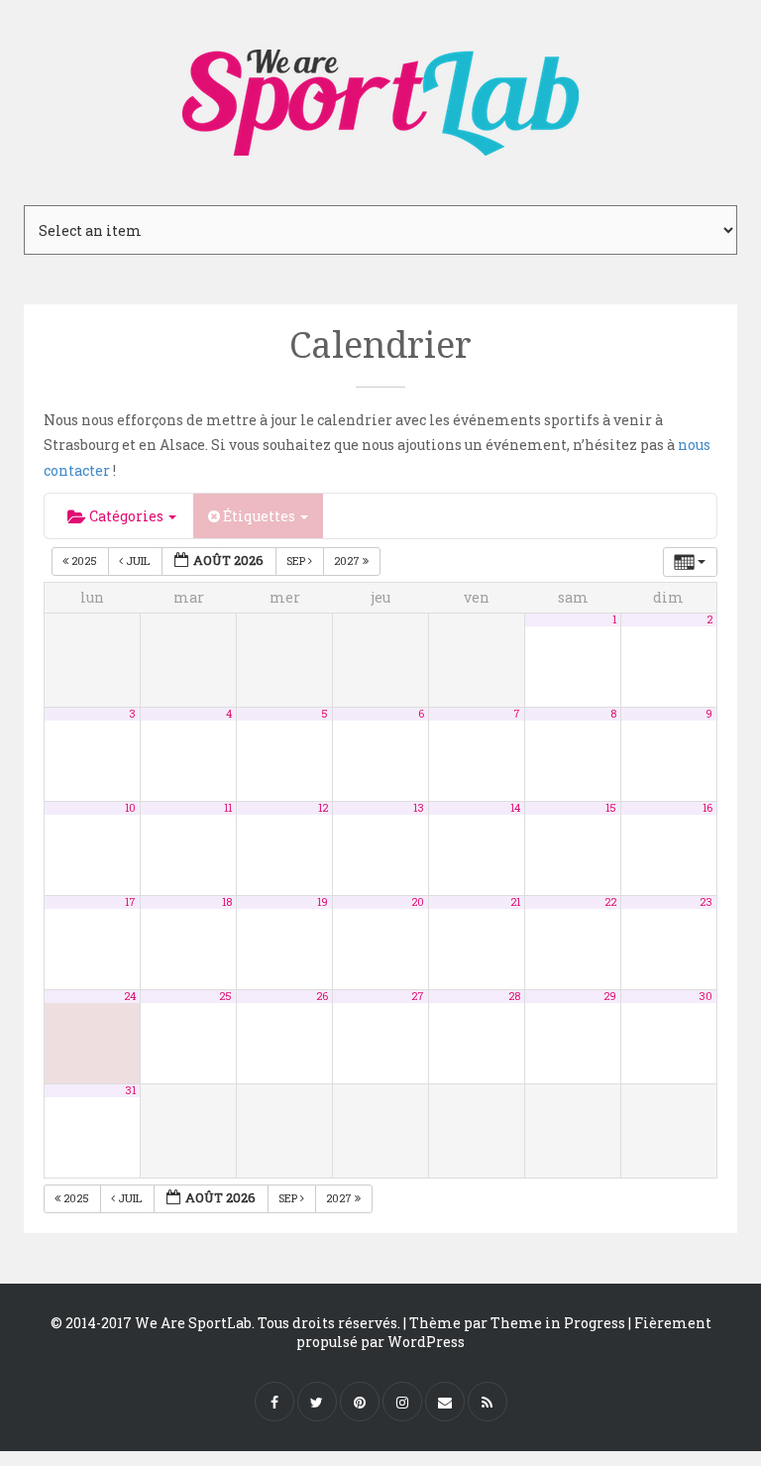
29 (609, 996)
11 (228, 808)
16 (707, 808)
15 (610, 808)
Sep (297, 560)
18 (227, 902)
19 (322, 902)
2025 (84, 560)
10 (130, 808)
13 (418, 808)
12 (323, 808)
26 (322, 996)
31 (130, 1090)
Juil (138, 560)
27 (417, 996)
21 (515, 902)
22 (610, 902)
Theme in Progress (557, 1322)
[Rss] (487, 1401)
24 (130, 996)
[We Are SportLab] (380, 93)
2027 (348, 560)
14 (515, 808)
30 (705, 996)
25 (225, 996)
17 (130, 902)
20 (417, 902)
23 (706, 902)
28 (514, 996)
